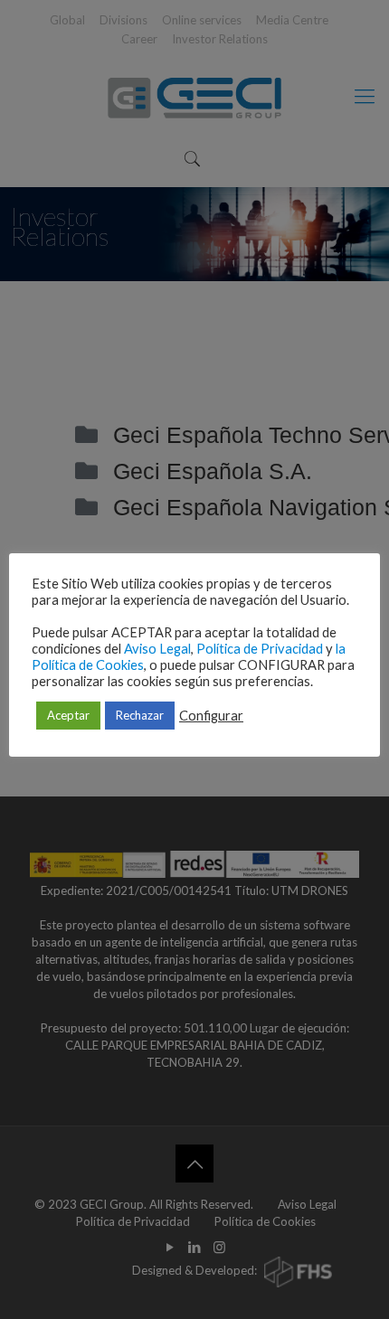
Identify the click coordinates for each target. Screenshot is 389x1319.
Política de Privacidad (259, 648)
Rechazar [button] (140, 715)
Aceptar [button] (68, 715)
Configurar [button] (211, 715)
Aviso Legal (157, 648)
